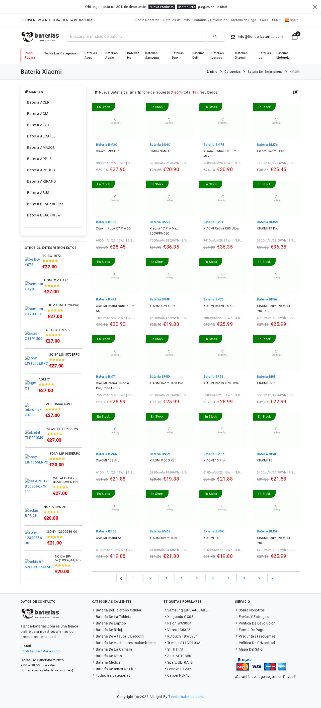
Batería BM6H (267, 222)
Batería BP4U (267, 454)
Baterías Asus (91, 55)
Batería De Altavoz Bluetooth (120, 636)
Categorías (232, 71)
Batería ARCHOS (41, 170)
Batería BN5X (213, 531)
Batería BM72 (160, 222)
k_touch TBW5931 (182, 636)
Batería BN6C (160, 144)
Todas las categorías (60, 53)
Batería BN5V (160, 454)
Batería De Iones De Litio (116, 669)
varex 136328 (179, 630)
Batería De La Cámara (114, 649)
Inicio (213, 71)
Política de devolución (257, 623)
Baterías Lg (265, 55)
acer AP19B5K (179, 656)
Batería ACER (38, 102)
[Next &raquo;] (272, 578)
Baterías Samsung (152, 55)
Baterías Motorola (283, 55)
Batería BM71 (106, 376)
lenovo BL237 (179, 669)
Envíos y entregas (254, 617)
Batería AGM (37, 114)
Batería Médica (108, 662)
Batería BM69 (160, 531)
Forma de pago (251, 630)
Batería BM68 (267, 531)
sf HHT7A (175, 649)
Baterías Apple (111, 55)
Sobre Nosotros (147, 20)
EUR (275, 20)
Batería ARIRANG (41, 181)
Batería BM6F (213, 222)
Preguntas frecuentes (257, 636)
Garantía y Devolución (210, 20)
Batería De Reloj (109, 630)
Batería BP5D (160, 376)
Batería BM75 (213, 144)
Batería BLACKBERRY (45, 204)
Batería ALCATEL (41, 136)
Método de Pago (243, 20)
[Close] (315, 7)
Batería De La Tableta (113, 617)
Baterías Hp (133, 55)
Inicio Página (30, 55)
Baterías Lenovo (217, 55)
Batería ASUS (38, 193)
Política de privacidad (257, 643)
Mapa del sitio (251, 649)
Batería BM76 (267, 144)
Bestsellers (186, 7)
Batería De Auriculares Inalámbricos (125, 643)
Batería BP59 (106, 222)
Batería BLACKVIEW (44, 215)
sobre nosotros (252, 610)
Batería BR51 (267, 376)
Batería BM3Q (106, 144)
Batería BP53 (213, 376)
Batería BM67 (213, 454)
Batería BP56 (267, 299)
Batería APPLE (39, 159)
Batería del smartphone (265, 71)
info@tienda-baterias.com (40, 651)
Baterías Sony (178, 55)
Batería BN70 (213, 299)
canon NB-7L (178, 675)
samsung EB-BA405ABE (187, 610)
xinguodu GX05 (180, 617)
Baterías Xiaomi (241, 55)
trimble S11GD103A (183, 643)
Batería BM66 (106, 454)
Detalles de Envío (176, 20)
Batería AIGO (38, 125)
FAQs (264, 20)
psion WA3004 (179, 623)
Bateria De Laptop (111, 623)
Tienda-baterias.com (185, 697)
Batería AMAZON (41, 147)
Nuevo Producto (161, 7)
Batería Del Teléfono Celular (119, 610)
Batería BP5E (106, 531)
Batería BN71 (106, 299)
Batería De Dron (109, 656)
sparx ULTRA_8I (180, 662)
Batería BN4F (160, 299)
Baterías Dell (198, 55)
